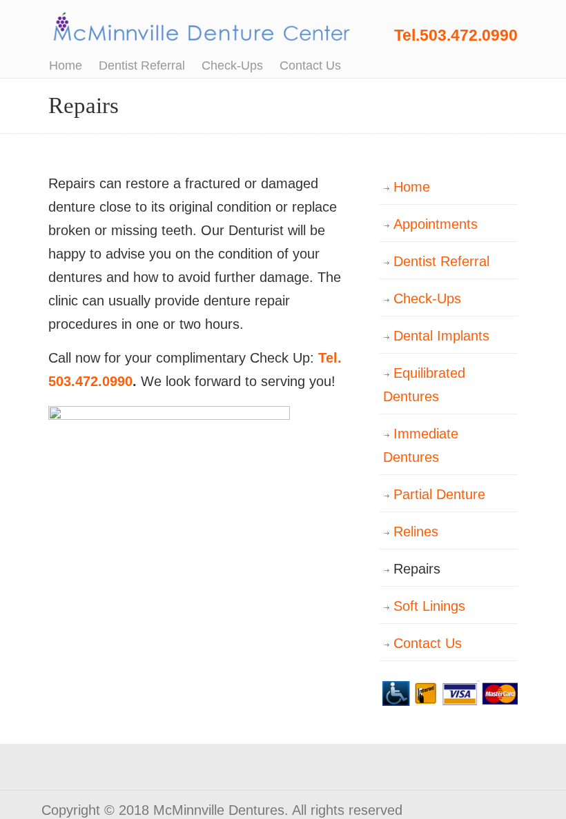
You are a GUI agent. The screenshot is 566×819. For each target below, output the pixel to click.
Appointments (435, 224)
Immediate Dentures (420, 445)
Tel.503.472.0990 (456, 35)
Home (411, 186)
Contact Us (427, 643)
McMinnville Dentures (200, 26)
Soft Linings (429, 606)
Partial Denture (439, 494)
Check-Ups (427, 298)
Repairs (416, 568)
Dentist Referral (441, 261)
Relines (415, 531)
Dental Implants (441, 335)
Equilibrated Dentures (424, 384)
